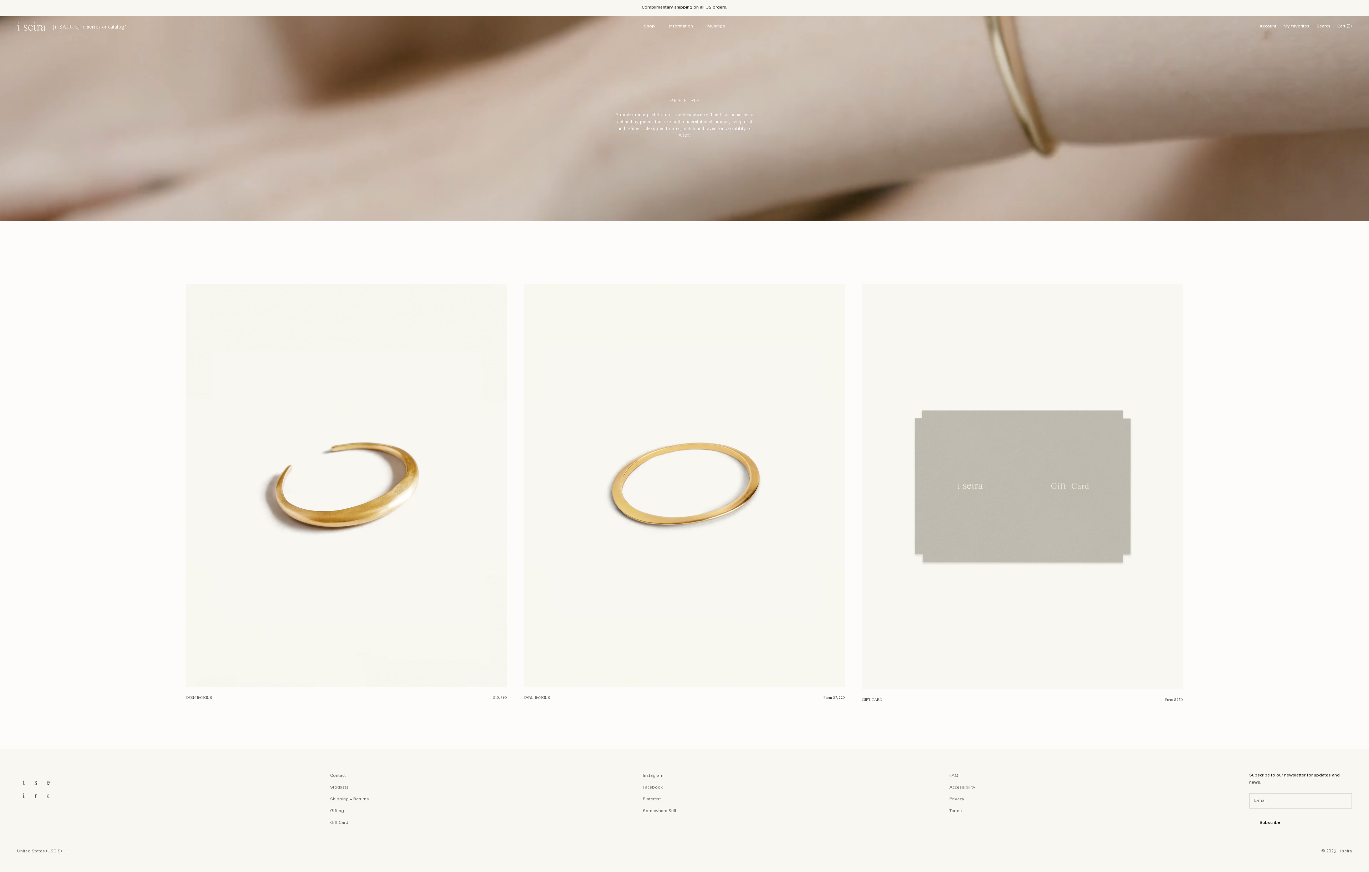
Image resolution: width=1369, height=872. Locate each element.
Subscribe (1270, 823)
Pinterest (652, 799)
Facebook (653, 787)
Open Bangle (199, 698)
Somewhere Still (659, 811)
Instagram (653, 776)
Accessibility (962, 787)
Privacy (956, 799)
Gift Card (339, 823)
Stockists (339, 787)
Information (681, 26)
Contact (338, 776)
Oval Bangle (537, 698)
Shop (649, 26)
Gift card (872, 700)
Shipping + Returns (349, 799)
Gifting (337, 811)
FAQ (953, 776)
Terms (955, 811)
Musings (716, 26)
